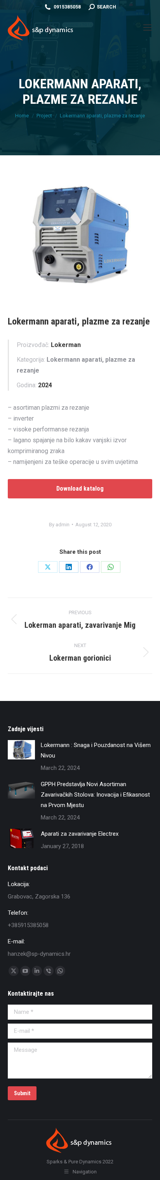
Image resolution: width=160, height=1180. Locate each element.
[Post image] (21, 749)
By (59, 524)
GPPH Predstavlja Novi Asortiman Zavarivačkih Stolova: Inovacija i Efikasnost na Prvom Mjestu (95, 795)
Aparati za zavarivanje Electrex (79, 833)
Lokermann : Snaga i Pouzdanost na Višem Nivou (96, 750)
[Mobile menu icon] (147, 27)
